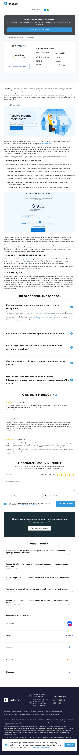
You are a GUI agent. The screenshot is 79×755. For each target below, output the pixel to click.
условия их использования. (39, 747)
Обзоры (70, 555)
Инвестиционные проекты (21, 711)
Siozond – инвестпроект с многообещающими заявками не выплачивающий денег (37, 601)
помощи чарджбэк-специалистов (41, 318)
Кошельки (40, 711)
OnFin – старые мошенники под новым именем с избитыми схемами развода (37, 578)
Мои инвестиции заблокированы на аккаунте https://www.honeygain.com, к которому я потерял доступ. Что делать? (37, 379)
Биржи (33, 711)
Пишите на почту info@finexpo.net (39, 695)
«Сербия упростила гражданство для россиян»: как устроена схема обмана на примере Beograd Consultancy (38, 551)
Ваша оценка (47, 474)
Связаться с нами (32, 714)
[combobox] (44, 496)
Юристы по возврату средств (14, 714)
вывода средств (25, 259)
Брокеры (7, 711)
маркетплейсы (47, 143)
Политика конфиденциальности (51, 714)
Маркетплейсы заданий (53, 711)
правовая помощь (36, 10)
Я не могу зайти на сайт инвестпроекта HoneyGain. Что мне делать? (36, 363)
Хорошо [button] (69, 745)
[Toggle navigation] (73, 3)
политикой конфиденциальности (27, 504)
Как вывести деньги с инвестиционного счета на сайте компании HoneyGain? (34, 347)
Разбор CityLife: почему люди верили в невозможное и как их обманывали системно (37, 565)
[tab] (39, 307)
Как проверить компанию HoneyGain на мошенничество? (35, 333)
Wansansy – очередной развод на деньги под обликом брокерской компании (38, 589)
